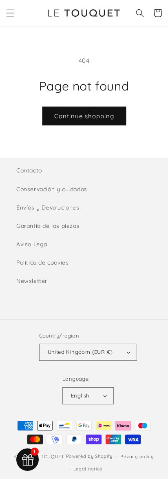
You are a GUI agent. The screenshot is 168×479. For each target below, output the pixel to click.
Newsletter (31, 281)
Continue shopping (84, 116)
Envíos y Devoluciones (48, 207)
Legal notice (87, 469)
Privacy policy (137, 456)
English (80, 395)
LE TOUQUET (49, 456)
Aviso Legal (32, 244)
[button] (10, 13)
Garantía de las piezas (48, 226)
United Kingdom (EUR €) (80, 352)
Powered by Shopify (89, 456)
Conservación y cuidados (51, 189)
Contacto (29, 170)
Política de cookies (42, 262)
